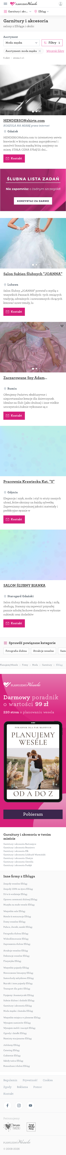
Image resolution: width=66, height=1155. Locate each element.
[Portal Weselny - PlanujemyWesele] (23, 4)
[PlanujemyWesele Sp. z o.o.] (16, 1142)
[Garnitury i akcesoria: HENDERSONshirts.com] (33, 90)
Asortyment (10, 37)
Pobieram (33, 814)
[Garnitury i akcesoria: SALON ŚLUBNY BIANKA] (33, 555)
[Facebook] (7, 1105)
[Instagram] (19, 1105)
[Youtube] (30, 1105)
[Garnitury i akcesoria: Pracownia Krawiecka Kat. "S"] (33, 451)
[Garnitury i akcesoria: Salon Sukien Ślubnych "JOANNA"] (33, 243)
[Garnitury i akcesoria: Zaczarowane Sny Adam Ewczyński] (33, 347)
